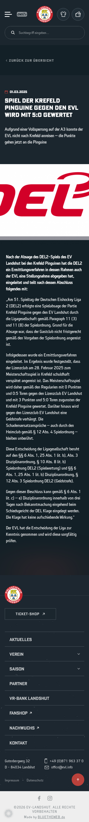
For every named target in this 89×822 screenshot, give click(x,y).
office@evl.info (62, 767)
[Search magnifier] (13, 32)
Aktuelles (20, 639)
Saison (16, 669)
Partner (18, 684)
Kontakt (18, 743)
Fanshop (18, 713)
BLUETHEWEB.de (51, 817)
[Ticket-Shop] (78, 14)
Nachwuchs (22, 728)
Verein (16, 654)
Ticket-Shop (27, 614)
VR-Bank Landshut (29, 698)
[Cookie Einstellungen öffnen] (8, 813)
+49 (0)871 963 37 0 (67, 761)
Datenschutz (35, 780)
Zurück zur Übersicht (31, 60)
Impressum (12, 780)
